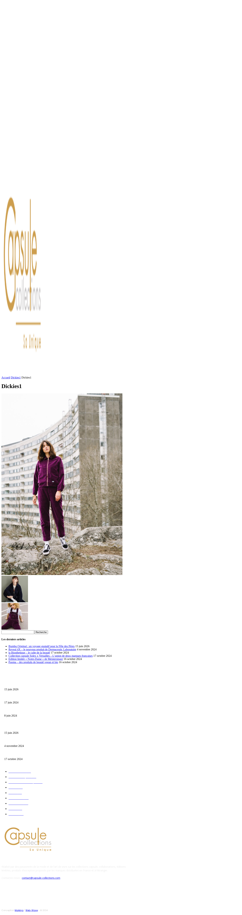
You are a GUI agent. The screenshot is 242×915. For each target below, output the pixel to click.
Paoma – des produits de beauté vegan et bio (33, 662)
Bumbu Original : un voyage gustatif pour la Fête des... (30, 683)
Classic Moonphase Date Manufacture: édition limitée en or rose (35, 710)
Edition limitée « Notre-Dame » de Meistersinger (36, 658)
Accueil (5, 377)
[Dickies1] (61, 574)
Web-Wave (32, 910)
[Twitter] (35, 181)
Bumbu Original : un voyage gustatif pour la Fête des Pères (42, 646)
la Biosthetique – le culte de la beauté (29, 652)
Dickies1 (16, 377)
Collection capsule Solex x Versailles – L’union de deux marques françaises (51, 655)
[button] (169, 372)
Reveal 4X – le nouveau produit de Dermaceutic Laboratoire (42, 649)
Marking (19, 910)
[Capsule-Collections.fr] (31, 277)
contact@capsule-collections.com (41, 878)
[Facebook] (26, 181)
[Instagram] (31, 181)
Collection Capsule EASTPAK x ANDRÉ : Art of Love (29, 696)
